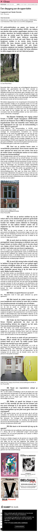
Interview (3, 5)
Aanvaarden (19, 527)
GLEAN (7, 2)
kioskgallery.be (29, 22)
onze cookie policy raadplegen (19, 523)
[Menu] (1, 1)
